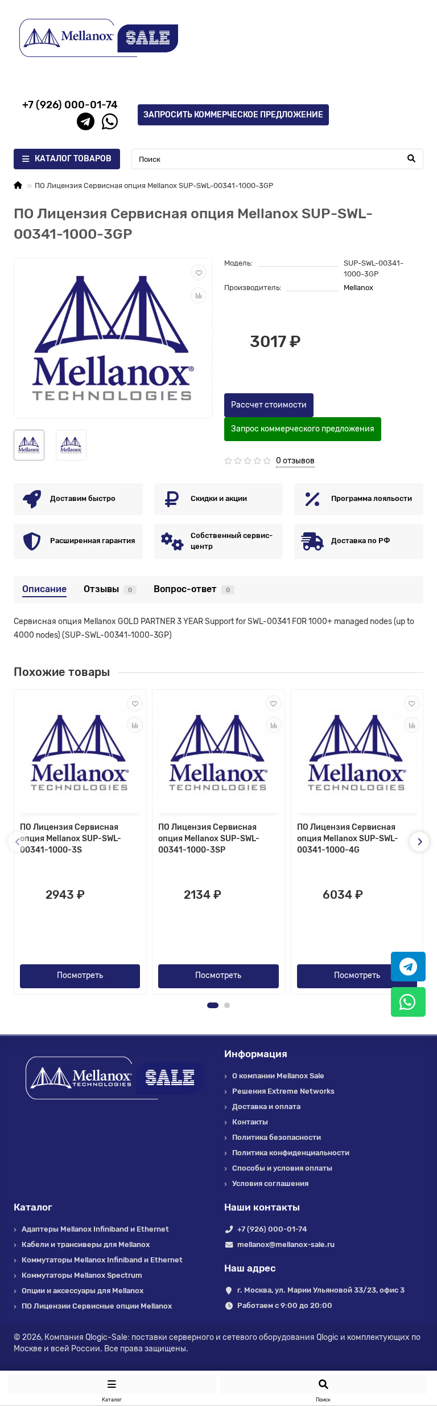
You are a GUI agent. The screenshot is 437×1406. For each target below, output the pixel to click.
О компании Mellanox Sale (278, 1075)
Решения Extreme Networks (283, 1091)
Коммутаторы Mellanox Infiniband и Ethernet (102, 1260)
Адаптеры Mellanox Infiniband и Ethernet (95, 1229)
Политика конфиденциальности (290, 1152)
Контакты (250, 1122)
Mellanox (358, 287)
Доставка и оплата (266, 1106)
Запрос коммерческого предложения (302, 429)
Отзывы (108, 589)
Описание (44, 589)
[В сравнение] (199, 295)
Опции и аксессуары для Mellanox (82, 1290)
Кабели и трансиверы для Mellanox (86, 1244)
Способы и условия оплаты (282, 1168)
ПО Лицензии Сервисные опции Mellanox (97, 1306)
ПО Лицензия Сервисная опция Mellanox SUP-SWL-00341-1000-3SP (208, 838)
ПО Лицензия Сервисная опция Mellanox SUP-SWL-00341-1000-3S (70, 838)
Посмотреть (80, 975)
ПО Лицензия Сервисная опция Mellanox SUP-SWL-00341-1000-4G (347, 838)
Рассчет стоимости (269, 405)
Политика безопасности (276, 1137)
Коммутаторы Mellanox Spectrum (82, 1275)
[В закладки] (199, 272)
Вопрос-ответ (192, 589)
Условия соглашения (270, 1183)
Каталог (33, 1207)
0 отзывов (295, 461)
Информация (255, 1053)
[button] (212, 1005)
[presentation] (17, 841)
